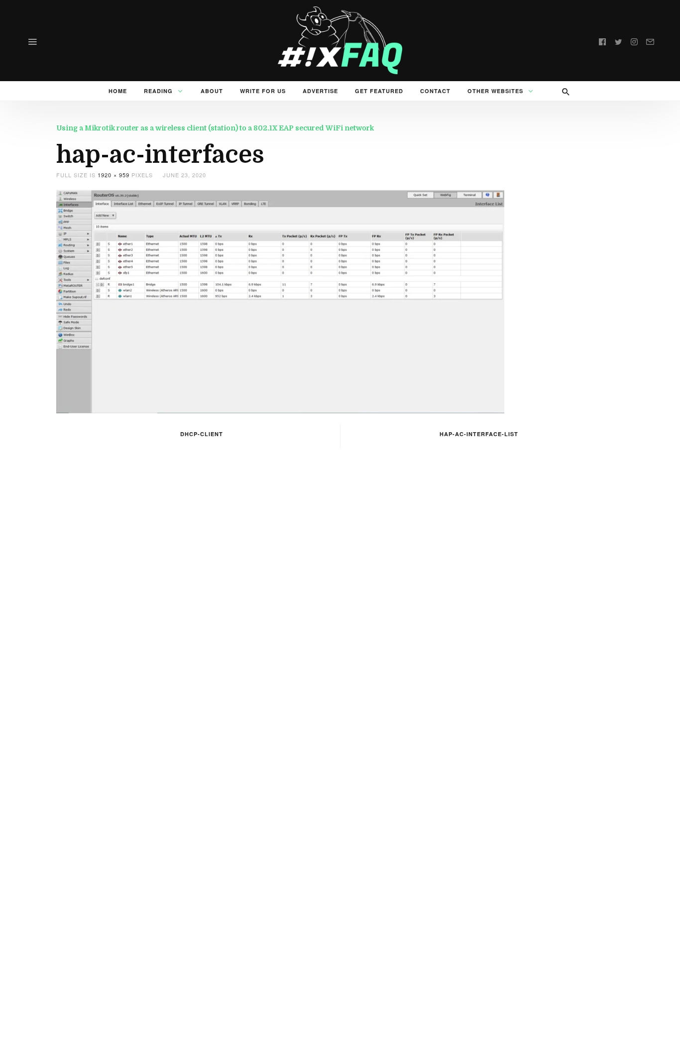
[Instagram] (634, 40)
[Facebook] (602, 40)
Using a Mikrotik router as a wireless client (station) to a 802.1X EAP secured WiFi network (215, 128)
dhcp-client (201, 434)
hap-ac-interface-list (479, 434)
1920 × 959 (113, 175)
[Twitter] (618, 40)
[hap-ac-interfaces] (280, 300)
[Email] (650, 40)
